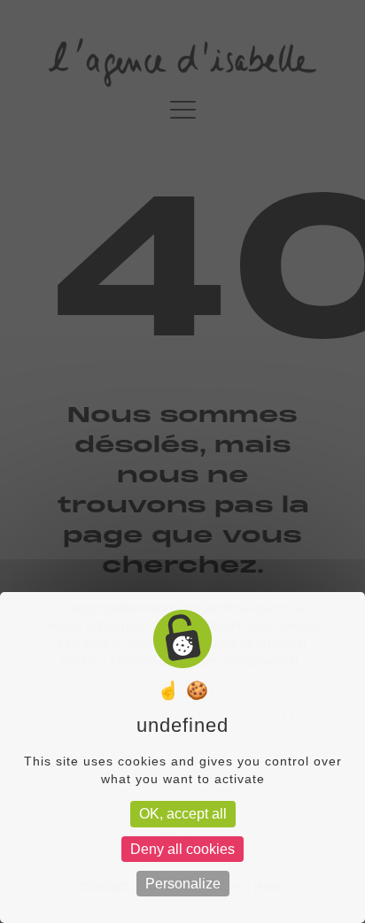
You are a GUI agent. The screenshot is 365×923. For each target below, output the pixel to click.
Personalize (183, 883)
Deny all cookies (182, 849)
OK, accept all (183, 813)
